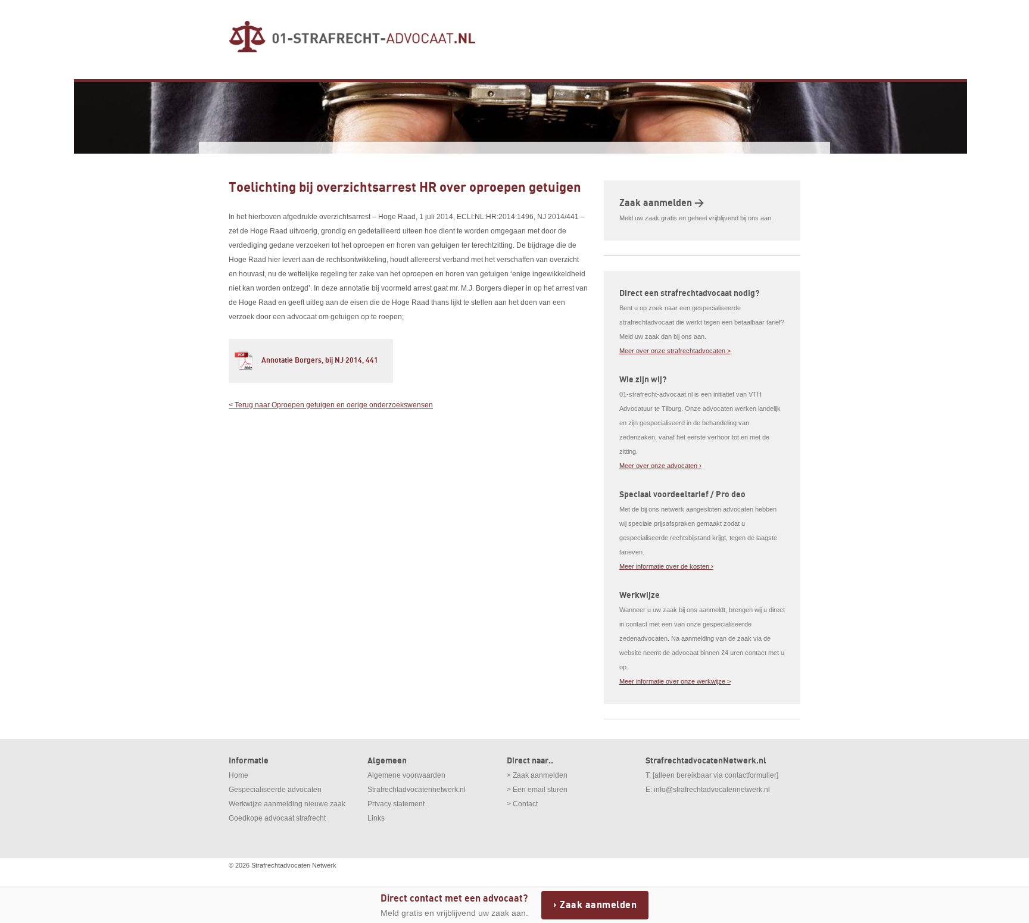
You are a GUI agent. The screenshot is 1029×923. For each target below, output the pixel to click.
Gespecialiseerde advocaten (275, 789)
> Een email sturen (537, 789)
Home (238, 775)
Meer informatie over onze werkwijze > (675, 681)
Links (376, 818)
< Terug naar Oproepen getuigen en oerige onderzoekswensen (331, 405)
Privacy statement (396, 804)
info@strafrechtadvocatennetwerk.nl (712, 789)
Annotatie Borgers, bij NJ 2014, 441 (319, 360)
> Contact (522, 804)
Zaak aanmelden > (661, 203)
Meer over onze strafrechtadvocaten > (675, 350)
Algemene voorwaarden (406, 775)
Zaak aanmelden (598, 905)
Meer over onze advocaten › (660, 465)
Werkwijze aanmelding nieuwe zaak (287, 804)
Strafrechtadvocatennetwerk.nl (416, 789)
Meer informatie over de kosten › (666, 566)
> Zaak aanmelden (537, 775)
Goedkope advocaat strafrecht (277, 818)
